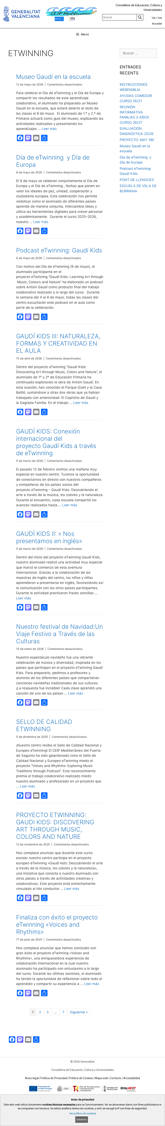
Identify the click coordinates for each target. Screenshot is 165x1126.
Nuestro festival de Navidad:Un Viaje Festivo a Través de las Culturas (59, 634)
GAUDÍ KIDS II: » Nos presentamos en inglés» (49, 537)
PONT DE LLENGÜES (137, 180)
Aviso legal (32, 1078)
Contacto (116, 1078)
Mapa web (101, 1078)
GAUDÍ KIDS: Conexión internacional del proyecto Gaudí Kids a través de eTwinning (56, 442)
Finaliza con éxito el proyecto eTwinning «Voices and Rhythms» (57, 924)
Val (153, 17)
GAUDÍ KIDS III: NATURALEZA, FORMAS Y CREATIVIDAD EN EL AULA (58, 343)
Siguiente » (79, 1012)
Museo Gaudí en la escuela (53, 76)
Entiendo (81, 1119)
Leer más (49, 129)
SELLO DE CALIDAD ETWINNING (44, 725)
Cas (160, 17)
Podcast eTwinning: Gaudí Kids (59, 250)
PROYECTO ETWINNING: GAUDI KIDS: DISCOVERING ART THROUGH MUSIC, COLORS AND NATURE (55, 825)
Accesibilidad (131, 1078)
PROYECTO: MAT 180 (137, 140)
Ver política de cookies (82, 1113)
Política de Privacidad (53, 1078)
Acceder (157, 23)
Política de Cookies (81, 1078)
